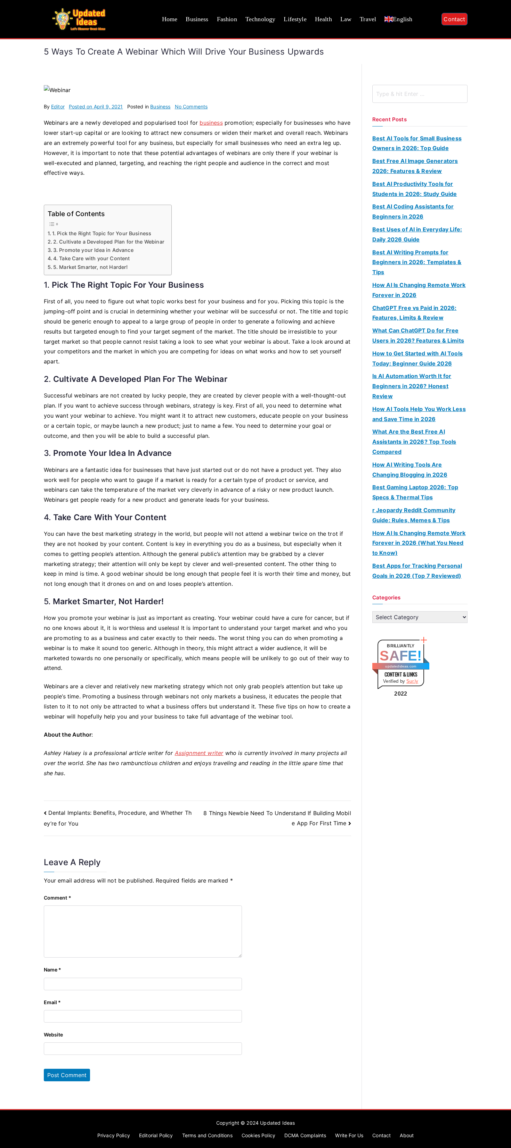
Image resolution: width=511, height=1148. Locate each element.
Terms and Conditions (207, 1135)
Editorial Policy (156, 1135)
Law (345, 19)
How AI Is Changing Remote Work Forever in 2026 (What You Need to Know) (419, 543)
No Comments (191, 106)
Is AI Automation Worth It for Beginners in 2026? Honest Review (412, 386)
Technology (260, 19)
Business (197, 19)
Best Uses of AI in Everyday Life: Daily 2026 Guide (417, 234)
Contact (454, 19)
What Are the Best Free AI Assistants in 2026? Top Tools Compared (414, 441)
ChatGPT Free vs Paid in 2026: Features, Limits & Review (414, 312)
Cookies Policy (258, 1135)
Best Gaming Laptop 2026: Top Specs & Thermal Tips (415, 492)
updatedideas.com (400, 666)
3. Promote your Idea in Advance (93, 250)
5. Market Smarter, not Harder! (90, 267)
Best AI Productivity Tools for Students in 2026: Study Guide (414, 188)
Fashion (227, 19)
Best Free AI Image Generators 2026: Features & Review (415, 165)
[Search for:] (420, 93)
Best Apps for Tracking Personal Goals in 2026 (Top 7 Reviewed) (417, 570)
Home (170, 19)
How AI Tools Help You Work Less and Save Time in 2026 (419, 414)
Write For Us (349, 1135)
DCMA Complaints (305, 1135)
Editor (58, 106)
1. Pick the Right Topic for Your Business (102, 233)
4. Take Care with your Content (91, 258)
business (211, 122)
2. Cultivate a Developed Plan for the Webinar (108, 242)
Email (52, 1002)
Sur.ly (412, 681)
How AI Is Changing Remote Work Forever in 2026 (419, 289)
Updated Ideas (277, 1123)
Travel (368, 19)
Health (323, 19)
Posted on (96, 106)
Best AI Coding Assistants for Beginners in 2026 (413, 211)
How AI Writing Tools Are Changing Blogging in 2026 (409, 469)
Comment (57, 898)
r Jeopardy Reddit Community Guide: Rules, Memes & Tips (413, 515)
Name (53, 970)
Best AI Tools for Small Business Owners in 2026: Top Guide (417, 143)
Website (53, 1035)
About (407, 1135)
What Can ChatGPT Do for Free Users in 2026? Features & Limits (418, 335)
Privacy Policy (113, 1135)
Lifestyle (295, 19)
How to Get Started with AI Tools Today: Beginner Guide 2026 (417, 358)
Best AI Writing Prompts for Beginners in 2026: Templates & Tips (417, 262)
